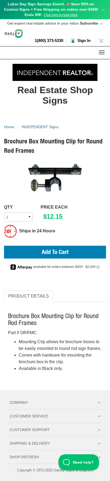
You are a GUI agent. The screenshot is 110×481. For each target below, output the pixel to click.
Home (9, 127)
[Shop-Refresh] (55, 71)
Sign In (83, 40)
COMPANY (55, 402)
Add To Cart (55, 253)
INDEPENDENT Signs (40, 127)
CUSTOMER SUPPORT (55, 430)
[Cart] (102, 40)
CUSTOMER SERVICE (55, 416)
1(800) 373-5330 (49, 40)
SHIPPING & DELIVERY (55, 443)
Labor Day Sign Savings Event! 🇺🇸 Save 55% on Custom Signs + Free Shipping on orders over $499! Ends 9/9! (51, 9)
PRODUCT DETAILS (28, 296)
